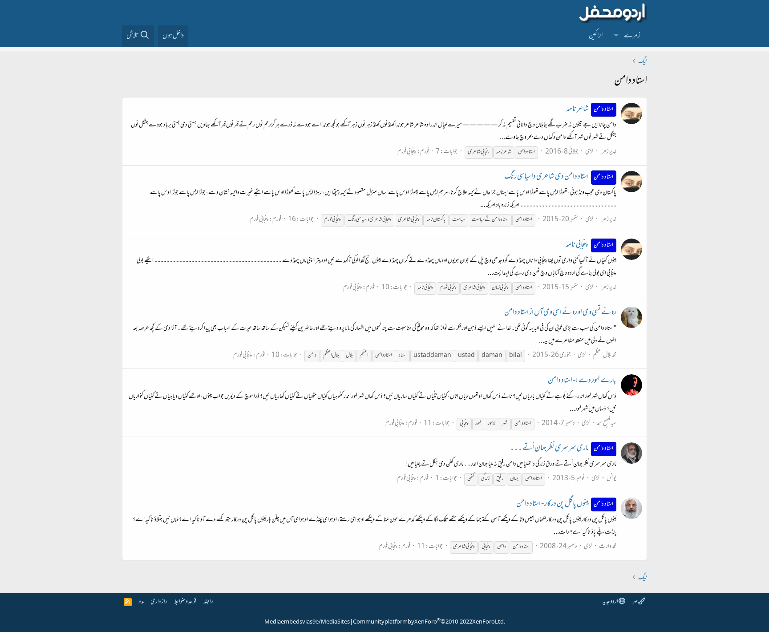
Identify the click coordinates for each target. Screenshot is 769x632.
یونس (611, 479)
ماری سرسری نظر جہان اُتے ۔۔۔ (562, 448)
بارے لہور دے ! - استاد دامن (582, 381)
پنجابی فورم (407, 152)
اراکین (596, 36)
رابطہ (208, 602)
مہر (635, 602)
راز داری (158, 602)
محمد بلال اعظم (604, 355)
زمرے (632, 36)
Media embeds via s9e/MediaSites (307, 622)
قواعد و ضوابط (185, 602)
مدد (141, 602)
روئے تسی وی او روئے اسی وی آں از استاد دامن (560, 312)
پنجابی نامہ (590, 245)
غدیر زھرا (608, 152)
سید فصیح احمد (606, 423)
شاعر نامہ (590, 109)
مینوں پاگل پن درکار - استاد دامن (565, 504)
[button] (616, 36)
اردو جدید (611, 602)
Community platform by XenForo (429, 622)
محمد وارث (607, 547)
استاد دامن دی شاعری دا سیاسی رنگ (559, 177)
